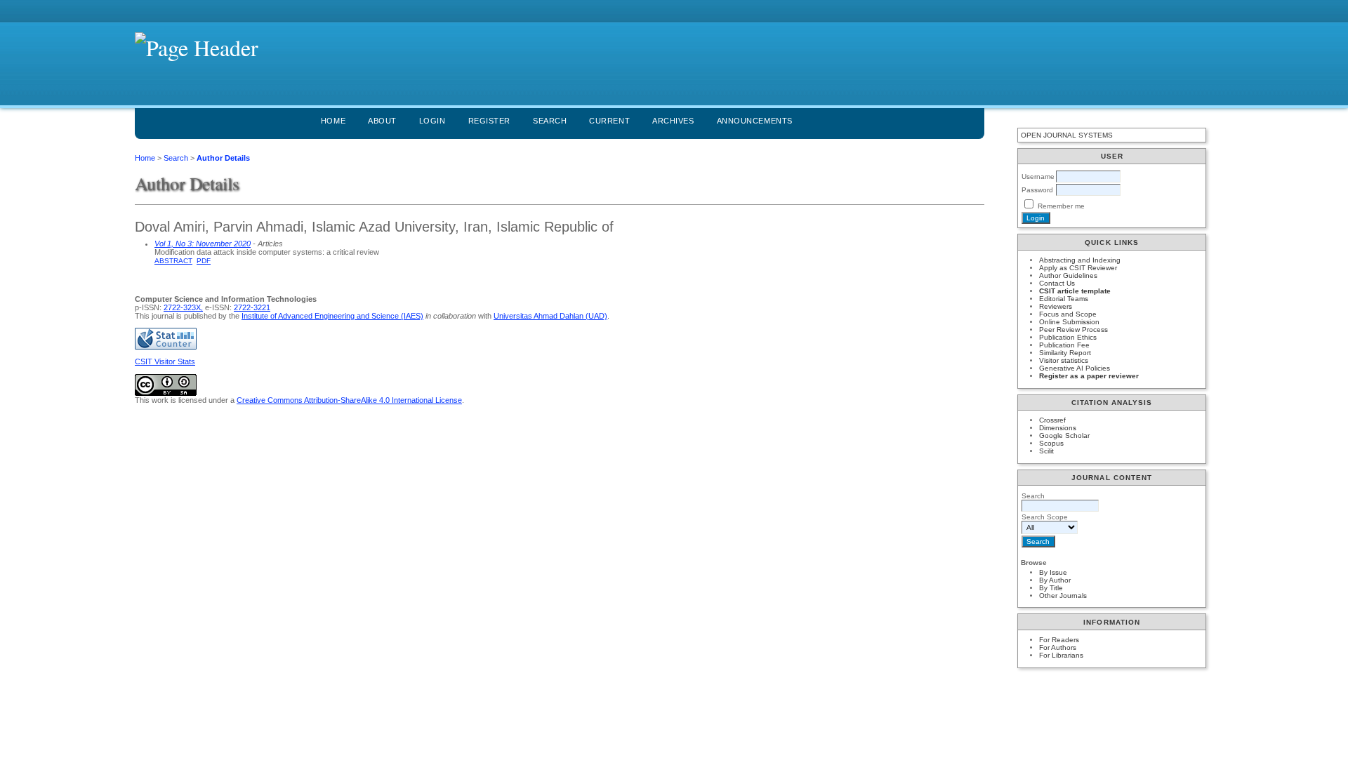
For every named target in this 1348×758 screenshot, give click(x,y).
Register (489, 121)
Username (1038, 176)
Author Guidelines (1068, 275)
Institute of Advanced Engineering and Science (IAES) (332, 316)
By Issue (1053, 572)
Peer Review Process (1073, 329)
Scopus (1051, 443)
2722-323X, (183, 307)
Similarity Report (1065, 353)
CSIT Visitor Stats (165, 361)
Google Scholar (1064, 435)
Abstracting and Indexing (1080, 260)
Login (432, 121)
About (382, 121)
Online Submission (1069, 322)
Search (550, 121)
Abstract (173, 261)
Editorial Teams (1063, 298)
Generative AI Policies (1074, 368)
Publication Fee (1064, 345)
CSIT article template (1075, 291)
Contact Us (1057, 283)
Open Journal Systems (1067, 135)
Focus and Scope (1068, 314)
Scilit (1046, 451)
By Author (1055, 580)
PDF (204, 261)
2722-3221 (252, 307)
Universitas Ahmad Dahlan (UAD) (550, 316)
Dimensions (1057, 428)
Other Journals (1063, 595)
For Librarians (1061, 655)
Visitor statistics (1063, 360)
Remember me (1061, 206)
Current (609, 121)
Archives (673, 121)
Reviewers (1055, 306)
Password (1037, 190)
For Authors (1057, 647)
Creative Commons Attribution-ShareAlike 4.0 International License (349, 400)
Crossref (1052, 420)
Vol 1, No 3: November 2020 (202, 243)
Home (333, 121)
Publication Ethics (1068, 337)
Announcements (755, 121)
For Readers (1059, 640)
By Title (1051, 588)
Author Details (223, 158)
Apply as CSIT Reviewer (1078, 268)
